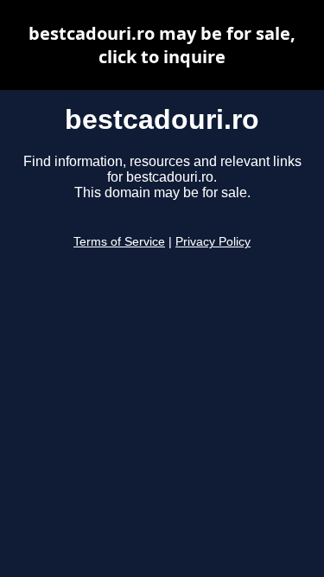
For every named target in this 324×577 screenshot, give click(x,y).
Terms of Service (119, 241)
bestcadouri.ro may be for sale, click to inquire (162, 45)
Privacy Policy (213, 241)
